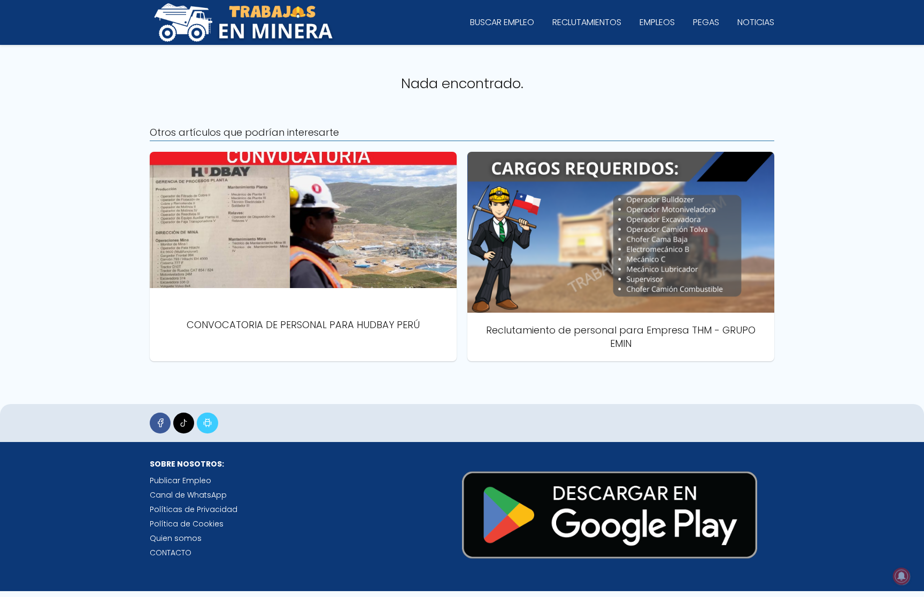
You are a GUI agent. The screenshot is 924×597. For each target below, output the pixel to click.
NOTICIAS (755, 22)
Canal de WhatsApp (188, 495)
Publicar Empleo (180, 480)
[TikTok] (183, 423)
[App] (207, 423)
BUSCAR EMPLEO (502, 22)
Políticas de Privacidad (193, 509)
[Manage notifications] (901, 576)
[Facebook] (160, 423)
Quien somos (176, 538)
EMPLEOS (657, 22)
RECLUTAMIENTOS (586, 22)
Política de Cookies (187, 523)
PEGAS (706, 22)
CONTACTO (170, 552)
